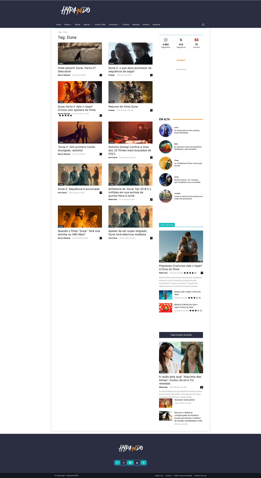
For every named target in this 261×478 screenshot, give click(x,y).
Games (176, 177)
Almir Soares (112, 157)
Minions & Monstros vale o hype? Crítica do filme (186, 305)
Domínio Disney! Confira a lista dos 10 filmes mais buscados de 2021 (129, 150)
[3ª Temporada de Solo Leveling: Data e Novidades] (165, 130)
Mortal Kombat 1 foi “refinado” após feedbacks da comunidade (187, 181)
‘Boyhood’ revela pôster (184, 400)
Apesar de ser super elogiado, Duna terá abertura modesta (127, 232)
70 (202, 387)
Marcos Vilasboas (64, 75)
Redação (111, 75)
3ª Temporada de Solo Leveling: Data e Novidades (187, 131)
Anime (176, 127)
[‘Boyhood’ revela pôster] (165, 403)
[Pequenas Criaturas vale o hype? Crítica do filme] (181, 246)
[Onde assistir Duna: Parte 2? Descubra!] (80, 54)
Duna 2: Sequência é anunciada (79, 189)
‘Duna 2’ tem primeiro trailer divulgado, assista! (76, 148)
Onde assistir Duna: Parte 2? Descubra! (77, 69)
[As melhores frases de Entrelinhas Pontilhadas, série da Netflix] (165, 146)
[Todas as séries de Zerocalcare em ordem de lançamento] (165, 196)
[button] (203, 24)
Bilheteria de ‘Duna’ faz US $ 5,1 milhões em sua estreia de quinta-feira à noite (129, 192)
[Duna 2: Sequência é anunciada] (80, 175)
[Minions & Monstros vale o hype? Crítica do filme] (165, 307)
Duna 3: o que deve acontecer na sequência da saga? (129, 69)
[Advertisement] (181, 88)
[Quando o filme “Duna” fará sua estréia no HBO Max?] (80, 217)
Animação (177, 193)
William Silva (112, 199)
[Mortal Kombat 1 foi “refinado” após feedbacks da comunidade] (165, 179)
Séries (176, 144)
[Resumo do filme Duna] (130, 92)
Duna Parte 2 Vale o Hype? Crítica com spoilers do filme (77, 108)
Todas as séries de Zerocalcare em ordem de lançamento (188, 197)
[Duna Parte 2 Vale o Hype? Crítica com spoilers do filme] (80, 92)
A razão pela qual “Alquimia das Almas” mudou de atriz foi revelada (180, 380)
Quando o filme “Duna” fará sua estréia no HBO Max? (79, 232)
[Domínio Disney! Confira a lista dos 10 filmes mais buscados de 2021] (130, 133)
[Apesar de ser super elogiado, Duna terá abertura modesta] (130, 217)
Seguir (165, 38)
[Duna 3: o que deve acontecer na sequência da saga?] (130, 54)
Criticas (61, 102)
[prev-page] (160, 208)
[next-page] (165, 208)
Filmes (61, 63)
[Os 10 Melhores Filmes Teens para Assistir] (165, 163)
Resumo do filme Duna (123, 106)
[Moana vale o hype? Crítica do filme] (165, 295)
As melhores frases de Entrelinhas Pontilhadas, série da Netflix (188, 148)
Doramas (162, 372)
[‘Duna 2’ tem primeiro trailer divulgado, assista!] (80, 133)
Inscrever (196, 38)
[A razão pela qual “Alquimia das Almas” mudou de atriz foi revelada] (181, 357)
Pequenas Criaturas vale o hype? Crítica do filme (180, 267)
